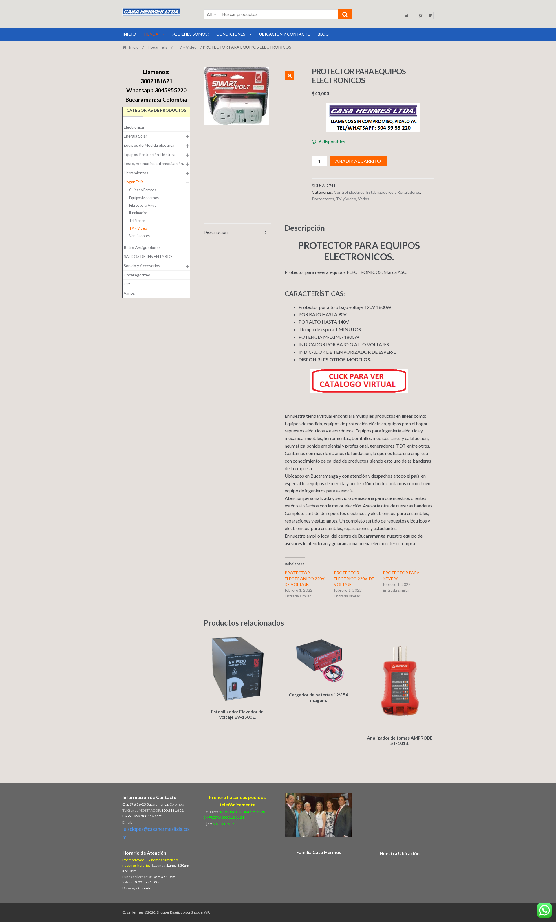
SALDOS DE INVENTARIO (148, 256)
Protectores (323, 198)
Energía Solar (135, 135)
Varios (363, 198)
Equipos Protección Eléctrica (149, 154)
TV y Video (186, 47)
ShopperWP (200, 912)
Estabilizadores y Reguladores (393, 192)
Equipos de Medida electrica (149, 145)
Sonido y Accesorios (142, 265)
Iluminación (138, 213)
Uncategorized (137, 274)
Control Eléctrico (349, 192)
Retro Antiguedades (142, 247)
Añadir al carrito (358, 161)
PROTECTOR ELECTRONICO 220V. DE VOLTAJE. (305, 578)
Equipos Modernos (144, 198)
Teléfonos (137, 221)
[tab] (237, 232)
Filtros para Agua (142, 205)
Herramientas (136, 172)
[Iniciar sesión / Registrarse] (406, 15)
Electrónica (134, 126)
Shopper (163, 912)
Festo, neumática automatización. (154, 163)
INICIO (129, 34)
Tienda (150, 34)
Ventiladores (139, 236)
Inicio (134, 47)
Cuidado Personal (143, 190)
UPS (127, 283)
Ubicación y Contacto (285, 34)
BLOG (323, 34)
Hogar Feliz (157, 47)
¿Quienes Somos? (190, 34)
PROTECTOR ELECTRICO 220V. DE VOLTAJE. (354, 578)
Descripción (216, 232)
